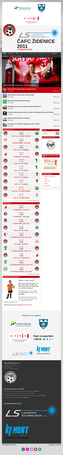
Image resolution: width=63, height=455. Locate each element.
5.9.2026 (21, 260)
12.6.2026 (21, 187)
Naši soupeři (47, 185)
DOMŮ (4, 53)
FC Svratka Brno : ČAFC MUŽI (21, 143)
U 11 (44, 53)
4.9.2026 (21, 253)
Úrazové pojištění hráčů (49, 176)
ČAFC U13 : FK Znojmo (21, 177)
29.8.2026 (21, 233)
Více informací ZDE (26, 305)
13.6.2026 (21, 173)
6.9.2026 (21, 267)
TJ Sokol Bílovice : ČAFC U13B (21, 251)
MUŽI (17, 53)
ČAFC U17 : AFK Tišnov (21, 163)
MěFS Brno (47, 181)
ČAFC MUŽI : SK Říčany (21, 244)
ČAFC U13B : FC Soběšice (21, 150)
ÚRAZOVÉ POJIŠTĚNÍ (15, 56)
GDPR (45, 178)
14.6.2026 (21, 152)
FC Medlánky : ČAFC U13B (21, 210)
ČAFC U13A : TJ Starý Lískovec (21, 136)
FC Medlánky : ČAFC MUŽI (21, 157)
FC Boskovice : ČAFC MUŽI (21, 216)
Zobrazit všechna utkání (33, 200)
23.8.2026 (21, 205)
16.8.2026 (21, 139)
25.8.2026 (21, 219)
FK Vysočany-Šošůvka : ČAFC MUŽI (21, 271)
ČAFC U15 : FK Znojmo (21, 184)
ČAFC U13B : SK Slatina (21, 230)
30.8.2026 (21, 240)
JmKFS (46, 183)
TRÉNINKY (54, 53)
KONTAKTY (11, 53)
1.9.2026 (21, 247)
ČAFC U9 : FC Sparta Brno (21, 198)
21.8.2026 (21, 132)
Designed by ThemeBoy (55, 445)
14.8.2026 (21, 145)
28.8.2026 (21, 226)
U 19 (22, 53)
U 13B (39, 53)
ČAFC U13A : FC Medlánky (21, 258)
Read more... (56, 91)
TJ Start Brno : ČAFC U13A (21, 223)
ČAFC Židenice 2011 (36, 44)
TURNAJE (5, 56)
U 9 (48, 53)
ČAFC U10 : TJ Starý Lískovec (21, 191)
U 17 (26, 53)
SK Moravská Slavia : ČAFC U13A (21, 237)
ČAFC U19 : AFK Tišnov (21, 170)
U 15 (30, 53)
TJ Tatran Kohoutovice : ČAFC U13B (21, 265)
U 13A (34, 53)
